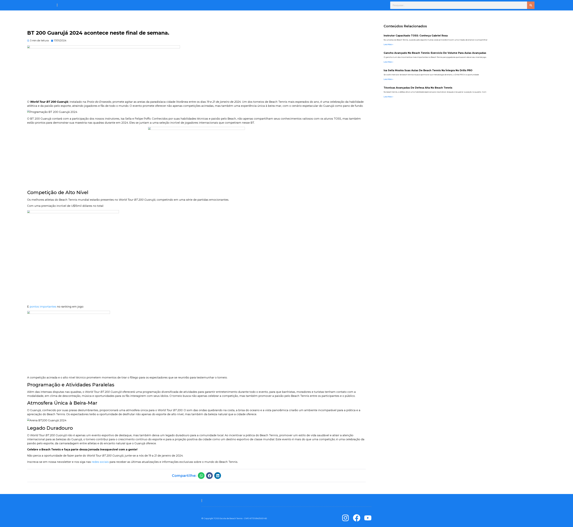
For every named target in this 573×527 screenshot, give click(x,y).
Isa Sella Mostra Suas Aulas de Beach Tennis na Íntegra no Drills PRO (428, 70)
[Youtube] (368, 518)
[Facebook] (356, 518)
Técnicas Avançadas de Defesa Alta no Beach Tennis (418, 87)
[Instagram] (345, 518)
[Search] (531, 5)
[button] (201, 475)
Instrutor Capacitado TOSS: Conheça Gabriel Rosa (416, 35)
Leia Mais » (388, 44)
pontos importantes (43, 306)
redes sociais (100, 462)
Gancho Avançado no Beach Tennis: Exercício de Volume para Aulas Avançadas (435, 53)
